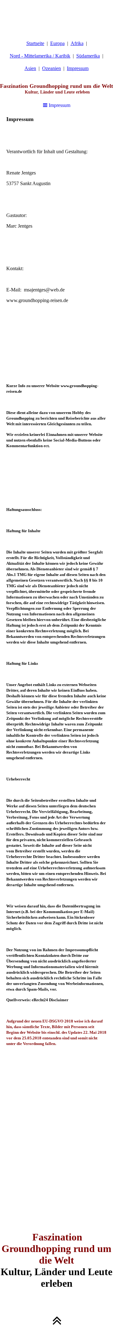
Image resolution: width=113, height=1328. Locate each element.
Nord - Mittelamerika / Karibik (40, 55)
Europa (57, 43)
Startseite (35, 43)
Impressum (78, 68)
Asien (30, 68)
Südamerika (88, 55)
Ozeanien (51, 68)
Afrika (77, 43)
